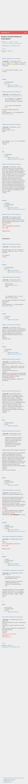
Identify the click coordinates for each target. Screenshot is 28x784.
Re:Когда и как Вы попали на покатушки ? (11, 58)
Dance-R (4, 556)
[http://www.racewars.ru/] (14, 565)
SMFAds (6, 779)
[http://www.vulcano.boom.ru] (15, 86)
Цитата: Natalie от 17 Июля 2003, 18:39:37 (12, 96)
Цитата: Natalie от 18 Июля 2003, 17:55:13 (12, 281)
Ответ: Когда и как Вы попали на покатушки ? (12, 536)
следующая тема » (15, 45)
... (12, 51)
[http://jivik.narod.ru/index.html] (16, 159)
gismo (3, 420)
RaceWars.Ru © (7, 782)
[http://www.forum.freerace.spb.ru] (16, 209)
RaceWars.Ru (5, 32)
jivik (3, 151)
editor (3, 604)
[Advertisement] (14, 15)
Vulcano (4, 79)
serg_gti (4, 346)
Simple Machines (20, 778)
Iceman (4, 313)
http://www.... (11, 402)
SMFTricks (11, 780)
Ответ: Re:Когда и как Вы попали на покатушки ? (13, 570)
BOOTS (4, 477)
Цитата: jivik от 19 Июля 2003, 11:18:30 (11, 435)
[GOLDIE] (4, 200)
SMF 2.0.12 (6, 778)
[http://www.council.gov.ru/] (15, 354)
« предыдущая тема (6, 45)
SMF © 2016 (13, 778)
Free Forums (13, 779)
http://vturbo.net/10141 (7, 114)
